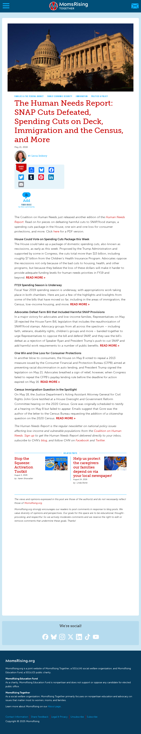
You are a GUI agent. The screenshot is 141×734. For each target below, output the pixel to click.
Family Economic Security (59, 96)
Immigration (82, 96)
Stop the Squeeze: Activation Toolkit (23, 465)
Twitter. (100, 440)
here (56, 231)
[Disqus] (70, 568)
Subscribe (92, 716)
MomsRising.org (68, 6)
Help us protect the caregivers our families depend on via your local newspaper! (92, 467)
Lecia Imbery (39, 155)
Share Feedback (39, 716)
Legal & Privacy (59, 716)
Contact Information (17, 716)
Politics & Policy (99, 96)
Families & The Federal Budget (29, 96)
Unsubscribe (77, 716)
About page (54, 706)
